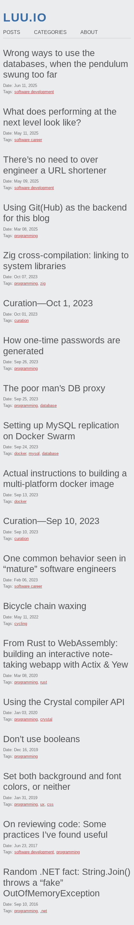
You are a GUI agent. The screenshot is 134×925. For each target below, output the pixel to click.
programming (26, 235)
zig (42, 283)
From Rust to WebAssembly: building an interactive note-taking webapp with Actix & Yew (65, 654)
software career (28, 139)
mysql (34, 453)
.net (43, 910)
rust (43, 682)
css (50, 804)
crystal (46, 719)
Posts (11, 32)
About (89, 32)
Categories (50, 32)
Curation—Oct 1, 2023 (48, 303)
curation (21, 320)
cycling (20, 623)
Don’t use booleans (41, 739)
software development (34, 91)
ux (42, 804)
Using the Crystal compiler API (64, 702)
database (48, 405)
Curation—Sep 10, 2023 (51, 521)
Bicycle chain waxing (44, 606)
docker (20, 453)
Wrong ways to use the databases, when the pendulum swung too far (65, 63)
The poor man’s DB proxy (54, 388)
